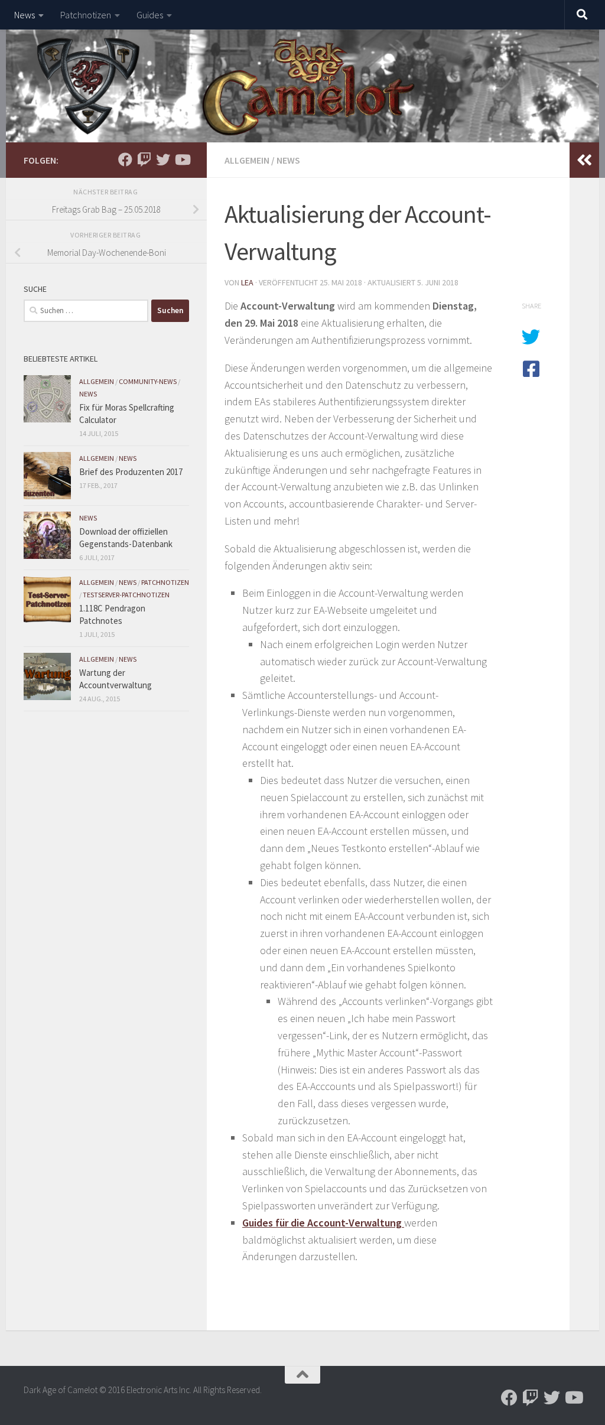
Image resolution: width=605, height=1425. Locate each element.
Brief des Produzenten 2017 (131, 471)
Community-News (148, 381)
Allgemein (247, 160)
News (24, 15)
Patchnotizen (85, 15)
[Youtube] (182, 159)
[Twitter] (163, 159)
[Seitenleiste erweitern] (584, 160)
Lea (247, 282)
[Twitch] (144, 159)
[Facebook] (125, 159)
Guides (149, 15)
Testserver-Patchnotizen (126, 594)
